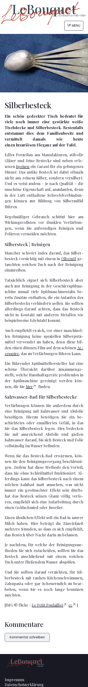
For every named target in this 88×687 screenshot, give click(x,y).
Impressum (14, 679)
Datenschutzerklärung (24, 684)
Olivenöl (68, 258)
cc (70, 605)
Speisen (22, 166)
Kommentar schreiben (27, 637)
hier (29, 386)
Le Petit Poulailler (47, 605)
